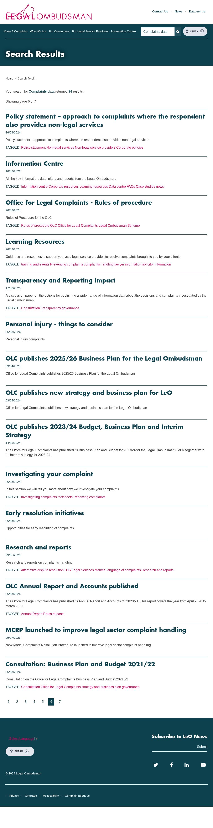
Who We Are (38, 31)
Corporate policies (129, 147)
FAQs (131, 186)
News (178, 11)
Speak (194, 31)
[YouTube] (203, 765)
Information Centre (123, 31)
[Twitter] (156, 765)
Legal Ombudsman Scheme (119, 225)
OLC (53, 225)
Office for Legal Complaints (78, 225)
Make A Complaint (15, 31)
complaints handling (99, 264)
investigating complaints (39, 497)
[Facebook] (171, 765)
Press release (53, 614)
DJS (67, 570)
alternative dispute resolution (42, 570)
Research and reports (157, 570)
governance (70, 308)
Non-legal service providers (95, 147)
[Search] (178, 31)
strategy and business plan (101, 687)
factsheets (65, 497)
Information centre (34, 186)
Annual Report (31, 614)
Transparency (51, 308)
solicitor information (156, 264)
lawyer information (127, 264)
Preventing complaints (66, 264)
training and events (35, 264)
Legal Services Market (88, 570)
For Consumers (59, 31)
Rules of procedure (35, 225)
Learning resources (93, 186)
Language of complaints (123, 570)
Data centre (197, 11)
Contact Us (160, 11)
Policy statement (33, 147)
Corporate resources (63, 186)
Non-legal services (60, 147)
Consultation (30, 308)
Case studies (145, 186)
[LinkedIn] (187, 765)
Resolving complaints (89, 497)
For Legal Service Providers (90, 31)
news (160, 186)
